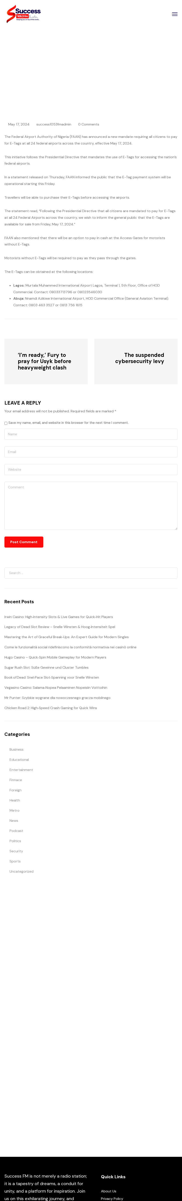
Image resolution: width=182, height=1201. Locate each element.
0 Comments (88, 124)
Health (15, 800)
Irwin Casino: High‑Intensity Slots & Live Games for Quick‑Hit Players (58, 617)
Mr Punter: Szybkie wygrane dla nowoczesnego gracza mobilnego (57, 697)
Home (37, 77)
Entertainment (21, 769)
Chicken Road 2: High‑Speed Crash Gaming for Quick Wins (50, 708)
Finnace (16, 780)
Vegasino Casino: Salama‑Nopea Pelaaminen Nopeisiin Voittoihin (55, 687)
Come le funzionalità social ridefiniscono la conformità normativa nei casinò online (70, 647)
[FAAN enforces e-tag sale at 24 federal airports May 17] (29, 328)
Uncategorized (22, 871)
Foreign (16, 790)
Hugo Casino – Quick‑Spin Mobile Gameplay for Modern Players (55, 657)
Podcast (16, 830)
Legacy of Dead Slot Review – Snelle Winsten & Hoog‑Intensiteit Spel (59, 626)
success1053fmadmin (53, 124)
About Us (108, 1191)
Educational (19, 759)
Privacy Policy (112, 1198)
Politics (15, 841)
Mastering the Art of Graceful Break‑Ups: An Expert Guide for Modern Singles (66, 637)
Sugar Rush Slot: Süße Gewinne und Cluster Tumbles (46, 667)
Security (16, 851)
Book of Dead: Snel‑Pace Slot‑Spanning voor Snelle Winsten (51, 677)
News (51, 77)
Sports (15, 861)
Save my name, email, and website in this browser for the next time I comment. (68, 422)
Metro (15, 810)
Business (17, 749)
